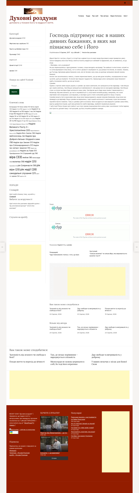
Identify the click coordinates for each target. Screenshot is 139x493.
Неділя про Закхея (23, 142)
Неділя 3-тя (27, 109)
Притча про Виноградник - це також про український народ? (65, 433)
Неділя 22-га (19, 118)
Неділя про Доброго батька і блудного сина (24, 139)
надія (31, 161)
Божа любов (25, 107)
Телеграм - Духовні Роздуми (19, 453)
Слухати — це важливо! (50, 453)
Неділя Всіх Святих (25, 133)
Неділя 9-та (61, 245)
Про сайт (95, 16)
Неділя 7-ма (30, 111)
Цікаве (11, 71)
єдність (23, 176)
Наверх (12, 425)
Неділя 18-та (32, 114)
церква (16, 176)
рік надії (28, 169)
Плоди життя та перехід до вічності (115, 309)
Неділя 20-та (27, 116)
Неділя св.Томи (28, 151)
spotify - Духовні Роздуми (18, 455)
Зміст (126, 16)
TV (33, 423)
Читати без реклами (89, 52)
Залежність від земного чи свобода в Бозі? (60, 309)
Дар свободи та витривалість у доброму (89, 309)
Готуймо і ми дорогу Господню (81, 436)
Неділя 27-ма (22, 121)
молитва (18, 161)
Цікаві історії (13, 65)
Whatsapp (12, 450)
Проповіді (12, 54)
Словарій (12, 196)
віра (15, 157)
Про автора (104, 16)
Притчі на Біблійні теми (17, 49)
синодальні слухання (22, 173)
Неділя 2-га (17, 109)
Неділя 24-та (30, 118)
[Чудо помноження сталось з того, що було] (2, 247)
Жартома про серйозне (17, 43)
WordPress (28, 423)
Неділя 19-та (15, 116)
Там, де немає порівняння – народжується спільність (88, 328)
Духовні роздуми (33, 18)
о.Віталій (76, 52)
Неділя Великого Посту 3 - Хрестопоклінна (22, 127)
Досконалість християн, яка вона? (83, 432)
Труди (88, 16)
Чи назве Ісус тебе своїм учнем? (82, 428)
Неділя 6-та (18, 111)
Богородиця (14, 107)
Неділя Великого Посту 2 (20, 124)
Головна (81, 16)
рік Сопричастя (27, 165)
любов (27, 157)
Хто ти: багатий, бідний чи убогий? (83, 423)
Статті (11, 60)
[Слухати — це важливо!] (54, 444)
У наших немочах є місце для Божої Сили (109, 362)
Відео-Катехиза (116, 16)
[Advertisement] (96, 281)
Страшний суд (30, 153)
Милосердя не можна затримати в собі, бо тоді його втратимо (67, 362)
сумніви (69, 245)
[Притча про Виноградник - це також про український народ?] (54, 424)
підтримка (13, 165)
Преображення (16, 153)
